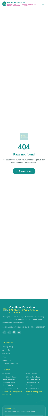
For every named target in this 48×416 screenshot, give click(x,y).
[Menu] (43, 4)
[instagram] (4, 332)
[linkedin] (14, 332)
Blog (4, 357)
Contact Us (6, 360)
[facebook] (9, 332)
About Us (6, 350)
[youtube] (19, 332)
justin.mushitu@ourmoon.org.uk (35, 393)
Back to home (25, 171)
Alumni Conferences (10, 364)
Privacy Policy (7, 347)
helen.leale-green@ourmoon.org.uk (12, 393)
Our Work (6, 353)
